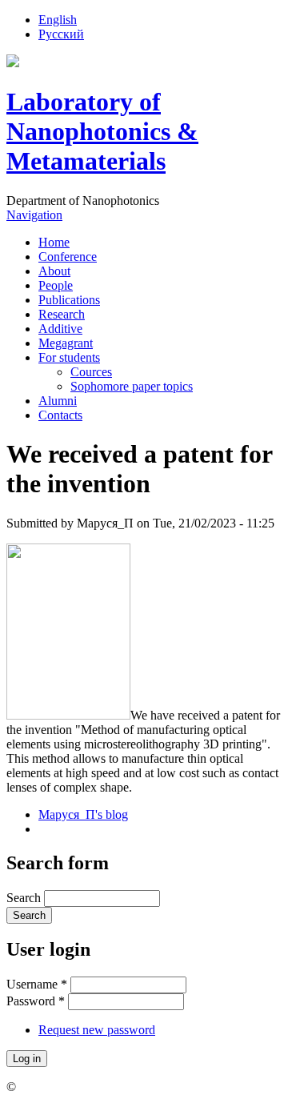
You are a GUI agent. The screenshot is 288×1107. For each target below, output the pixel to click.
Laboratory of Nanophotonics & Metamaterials (102, 131)
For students (69, 357)
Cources (91, 372)
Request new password (96, 1030)
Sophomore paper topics (131, 386)
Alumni (57, 400)
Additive (60, 328)
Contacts (60, 415)
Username (36, 984)
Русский (61, 34)
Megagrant (65, 343)
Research (61, 314)
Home (54, 242)
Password (35, 1001)
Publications (69, 300)
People (55, 285)
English (57, 19)
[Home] (12, 63)
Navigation (34, 215)
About (54, 271)
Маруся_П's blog (83, 814)
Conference (67, 256)
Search (25, 897)
